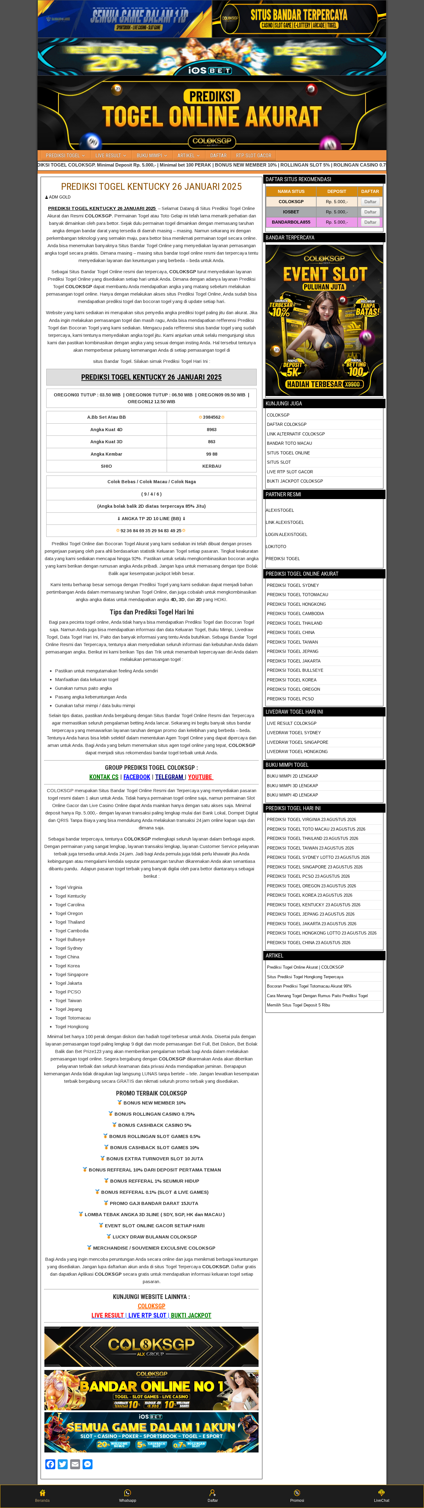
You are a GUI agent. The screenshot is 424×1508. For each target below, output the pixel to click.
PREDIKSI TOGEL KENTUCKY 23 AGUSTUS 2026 (313, 905)
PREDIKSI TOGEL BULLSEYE (295, 670)
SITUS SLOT (279, 462)
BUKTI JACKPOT (191, 1315)
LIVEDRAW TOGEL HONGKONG (297, 751)
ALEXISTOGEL (280, 510)
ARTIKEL (186, 155)
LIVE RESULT (108, 155)
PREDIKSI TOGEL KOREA (292, 680)
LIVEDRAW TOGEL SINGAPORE (297, 742)
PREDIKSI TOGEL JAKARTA (294, 661)
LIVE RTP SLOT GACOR (290, 472)
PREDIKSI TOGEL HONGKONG (296, 604)
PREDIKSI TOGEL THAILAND (294, 623)
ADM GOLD (59, 197)
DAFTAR (218, 155)
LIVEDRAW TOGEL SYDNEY (294, 732)
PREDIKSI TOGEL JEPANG (292, 651)
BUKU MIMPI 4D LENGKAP (292, 795)
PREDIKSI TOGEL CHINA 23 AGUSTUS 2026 (308, 942)
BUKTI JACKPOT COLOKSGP (295, 481)
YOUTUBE (201, 777)
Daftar (370, 201)
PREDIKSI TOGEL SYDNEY (293, 585)
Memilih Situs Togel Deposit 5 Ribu (298, 1005)
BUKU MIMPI (149, 155)
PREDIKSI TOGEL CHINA (291, 632)
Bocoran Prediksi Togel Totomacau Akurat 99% (309, 986)
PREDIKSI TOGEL (63, 155)
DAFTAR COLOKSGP (287, 424)
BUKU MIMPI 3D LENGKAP (292, 785)
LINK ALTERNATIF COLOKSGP (296, 434)
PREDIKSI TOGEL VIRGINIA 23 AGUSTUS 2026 (311, 819)
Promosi (297, 1500)
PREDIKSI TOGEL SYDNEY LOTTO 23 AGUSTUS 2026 (318, 857)
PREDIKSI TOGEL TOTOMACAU (297, 594)
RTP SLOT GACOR (253, 155)
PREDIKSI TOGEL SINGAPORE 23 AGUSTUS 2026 (315, 867)
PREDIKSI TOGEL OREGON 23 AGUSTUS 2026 (311, 886)
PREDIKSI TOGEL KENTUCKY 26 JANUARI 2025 (151, 186)
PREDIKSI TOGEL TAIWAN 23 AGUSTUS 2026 (310, 848)
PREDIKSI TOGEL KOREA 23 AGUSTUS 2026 (309, 895)
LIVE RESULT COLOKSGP (292, 723)
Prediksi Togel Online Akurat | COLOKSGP (305, 967)
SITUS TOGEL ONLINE (288, 453)
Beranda (42, 1500)
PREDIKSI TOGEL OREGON (293, 689)
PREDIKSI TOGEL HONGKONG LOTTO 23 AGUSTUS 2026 (322, 933)
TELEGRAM (170, 777)
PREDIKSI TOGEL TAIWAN (292, 642)
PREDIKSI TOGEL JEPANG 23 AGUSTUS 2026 (310, 914)
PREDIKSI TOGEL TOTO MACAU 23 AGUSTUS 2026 (316, 829)
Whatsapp (127, 1500)
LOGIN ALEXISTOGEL (286, 534)
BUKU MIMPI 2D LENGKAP (292, 776)
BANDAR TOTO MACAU (289, 443)
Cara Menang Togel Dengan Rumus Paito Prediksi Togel (317, 995)
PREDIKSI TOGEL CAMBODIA (295, 613)
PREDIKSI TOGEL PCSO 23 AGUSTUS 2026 (308, 876)
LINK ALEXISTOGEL (285, 522)
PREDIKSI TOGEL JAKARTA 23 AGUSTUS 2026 (311, 923)
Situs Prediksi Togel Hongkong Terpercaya (306, 977)
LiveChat (381, 1500)
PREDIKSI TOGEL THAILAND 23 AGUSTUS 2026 (312, 838)
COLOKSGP (151, 1306)
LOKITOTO (276, 546)
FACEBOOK (137, 777)
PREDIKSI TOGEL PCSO (290, 699)
